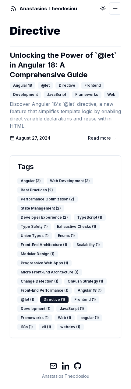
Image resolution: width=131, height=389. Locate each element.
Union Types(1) (35, 235)
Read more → (102, 138)
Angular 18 (22, 85)
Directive (67, 85)
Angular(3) (31, 181)
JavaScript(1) (72, 308)
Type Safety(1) (34, 226)
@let (45, 85)
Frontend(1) (85, 299)
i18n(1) (27, 327)
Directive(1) (54, 299)
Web (111, 94)
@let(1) (27, 299)
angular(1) (89, 317)
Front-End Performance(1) (45, 290)
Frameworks (86, 94)
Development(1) (36, 308)
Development (25, 94)
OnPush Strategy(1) (85, 281)
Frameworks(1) (35, 317)
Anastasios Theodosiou (65, 376)
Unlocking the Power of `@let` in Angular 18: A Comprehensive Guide (63, 65)
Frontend (92, 85)
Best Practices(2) (37, 190)
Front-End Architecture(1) (44, 244)
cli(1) (46, 327)
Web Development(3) (70, 181)
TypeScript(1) (89, 217)
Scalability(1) (88, 244)
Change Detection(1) (39, 281)
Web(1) (64, 317)
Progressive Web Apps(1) (44, 263)
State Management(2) (41, 208)
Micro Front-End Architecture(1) (50, 272)
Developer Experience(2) (44, 217)
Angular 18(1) (90, 290)
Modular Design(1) (38, 254)
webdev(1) (70, 327)
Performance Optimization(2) (47, 199)
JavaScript (56, 94)
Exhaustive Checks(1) (76, 226)
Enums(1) (66, 235)
